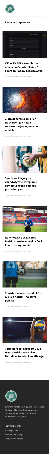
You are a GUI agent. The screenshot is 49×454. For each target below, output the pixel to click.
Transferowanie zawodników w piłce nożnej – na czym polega (23, 296)
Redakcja (20, 77)
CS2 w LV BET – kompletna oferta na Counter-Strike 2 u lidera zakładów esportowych (24, 67)
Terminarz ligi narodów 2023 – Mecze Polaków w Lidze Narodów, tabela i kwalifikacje (24, 352)
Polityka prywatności (14, 438)
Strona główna (11, 430)
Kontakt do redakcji (13, 434)
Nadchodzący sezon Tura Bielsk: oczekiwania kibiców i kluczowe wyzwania (23, 241)
